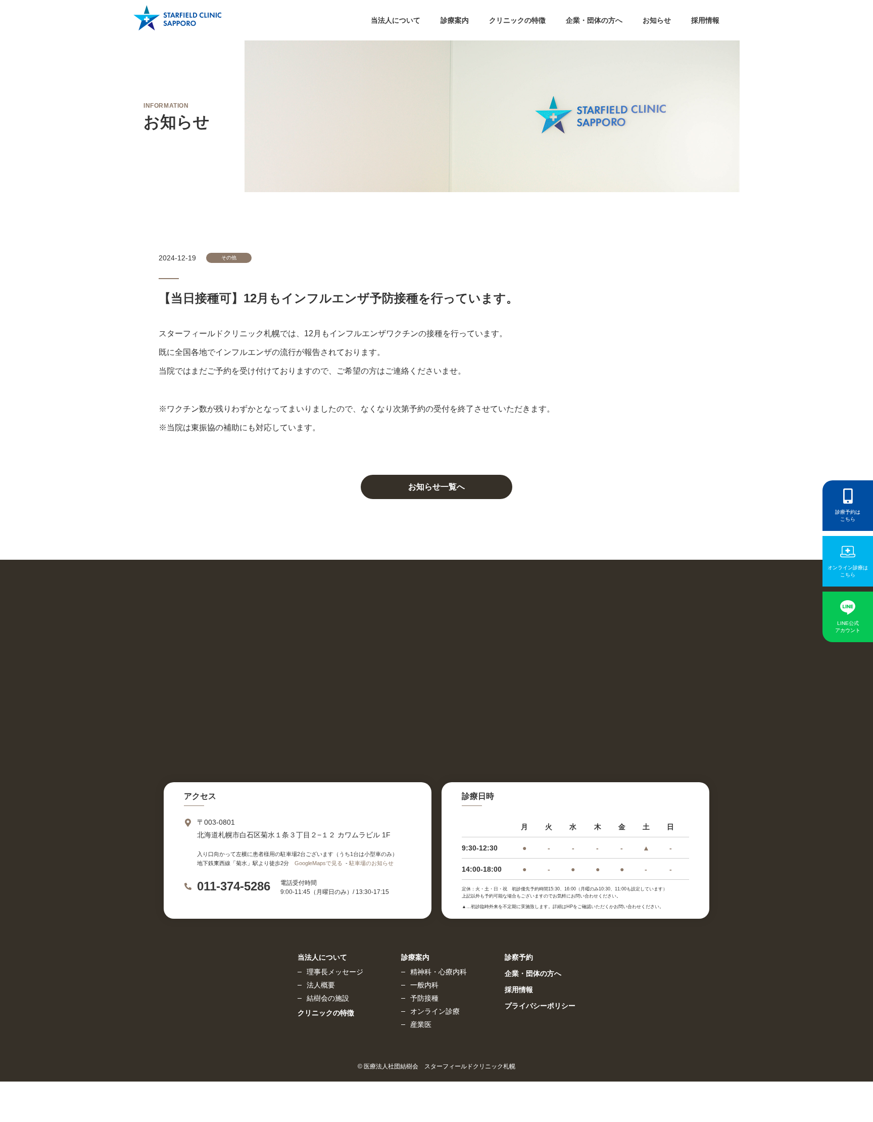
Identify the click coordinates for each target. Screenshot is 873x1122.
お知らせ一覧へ (436, 486)
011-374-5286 (233, 886)
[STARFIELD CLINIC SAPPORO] (177, 22)
